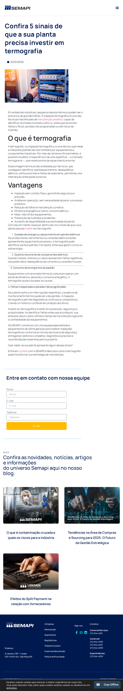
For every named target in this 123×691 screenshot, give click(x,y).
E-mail (9, 401)
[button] (117, 7)
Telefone (11, 412)
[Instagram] (81, 632)
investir (29, 228)
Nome (9, 389)
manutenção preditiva (50, 119)
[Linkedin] (85, 632)
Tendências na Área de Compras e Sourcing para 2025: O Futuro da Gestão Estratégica (92, 537)
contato (23, 351)
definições (11, 688)
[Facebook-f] (76, 632)
